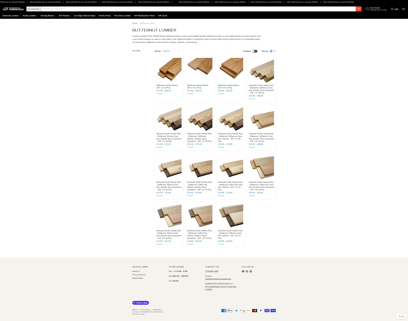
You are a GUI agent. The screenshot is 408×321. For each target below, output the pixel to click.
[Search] (358, 8)
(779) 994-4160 (211, 271)
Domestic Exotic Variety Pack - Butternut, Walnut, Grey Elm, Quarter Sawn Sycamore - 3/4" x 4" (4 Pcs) (169, 186)
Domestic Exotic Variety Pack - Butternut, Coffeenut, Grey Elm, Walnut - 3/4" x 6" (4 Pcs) (230, 234)
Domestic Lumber (11, 15)
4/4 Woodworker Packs (144, 15)
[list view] (274, 51)
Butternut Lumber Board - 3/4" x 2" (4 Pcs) (167, 86)
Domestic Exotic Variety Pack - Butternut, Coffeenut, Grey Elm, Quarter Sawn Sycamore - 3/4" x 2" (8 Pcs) (261, 89)
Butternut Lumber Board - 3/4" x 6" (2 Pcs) (229, 86)
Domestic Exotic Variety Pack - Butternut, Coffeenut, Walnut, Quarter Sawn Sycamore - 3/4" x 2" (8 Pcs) (199, 137)
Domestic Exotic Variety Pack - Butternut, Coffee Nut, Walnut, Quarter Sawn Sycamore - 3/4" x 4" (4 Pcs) (199, 186)
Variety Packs (104, 15)
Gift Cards (162, 15)
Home (134, 23)
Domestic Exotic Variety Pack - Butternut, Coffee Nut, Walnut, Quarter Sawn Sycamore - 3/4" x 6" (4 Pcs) (199, 234)
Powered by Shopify (138, 314)
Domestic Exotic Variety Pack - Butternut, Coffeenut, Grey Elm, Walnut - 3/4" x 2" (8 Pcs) (230, 137)
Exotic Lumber (29, 15)
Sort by (158, 51)
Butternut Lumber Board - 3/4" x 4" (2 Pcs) (198, 86)
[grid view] (271, 51)
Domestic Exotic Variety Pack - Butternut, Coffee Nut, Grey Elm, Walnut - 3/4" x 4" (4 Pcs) (230, 186)
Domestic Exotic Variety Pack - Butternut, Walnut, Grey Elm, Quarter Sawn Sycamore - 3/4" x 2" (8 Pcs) (169, 137)
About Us (136, 271)
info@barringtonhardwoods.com (218, 279)
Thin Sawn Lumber (122, 15)
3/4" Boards (64, 15)
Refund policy (137, 278)
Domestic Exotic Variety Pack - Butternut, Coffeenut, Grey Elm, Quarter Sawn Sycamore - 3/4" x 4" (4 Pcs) (261, 137)
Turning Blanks (47, 15)
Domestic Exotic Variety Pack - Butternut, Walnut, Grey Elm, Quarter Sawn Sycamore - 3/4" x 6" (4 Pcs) (169, 234)
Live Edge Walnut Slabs (84, 15)
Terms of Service (139, 274)
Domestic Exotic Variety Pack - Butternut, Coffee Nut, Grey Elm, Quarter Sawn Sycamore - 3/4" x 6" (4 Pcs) (261, 186)
